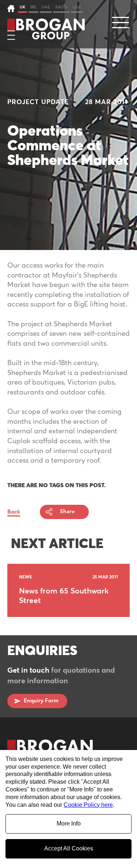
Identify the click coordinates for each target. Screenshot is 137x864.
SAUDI (61, 7)
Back (13, 512)
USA (77, 7)
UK (22, 7)
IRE (33, 7)
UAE (46, 7)
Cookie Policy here (88, 805)
